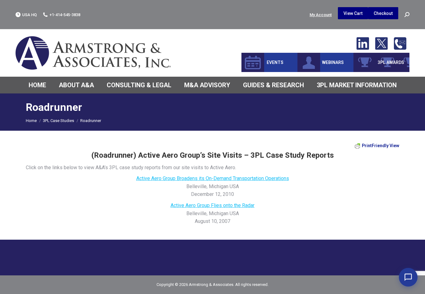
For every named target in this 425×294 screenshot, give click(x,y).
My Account (321, 14)
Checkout (383, 13)
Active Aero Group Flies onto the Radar (212, 205)
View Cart (352, 13)
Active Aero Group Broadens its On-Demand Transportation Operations (212, 178)
